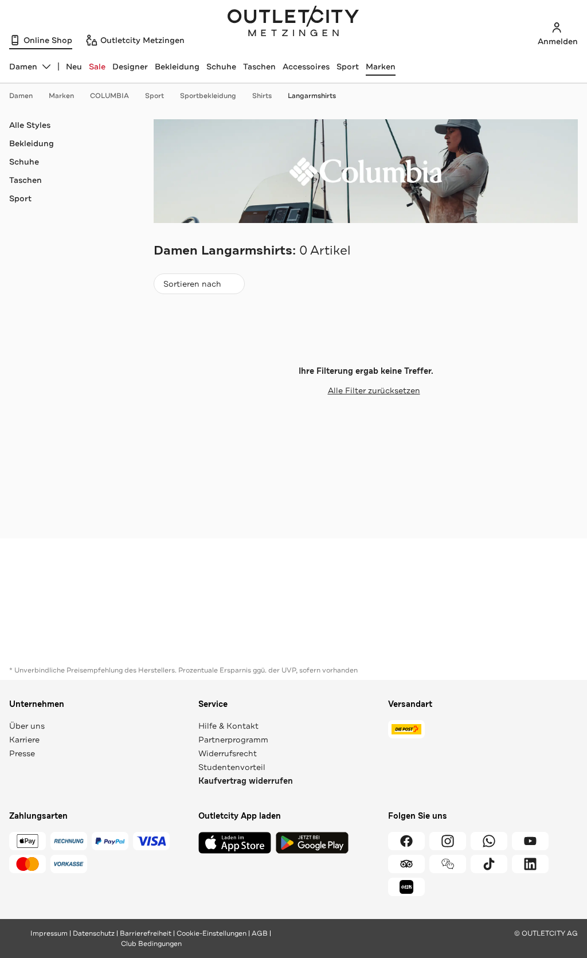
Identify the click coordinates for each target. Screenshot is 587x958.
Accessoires (306, 66)
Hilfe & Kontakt (228, 726)
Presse (22, 753)
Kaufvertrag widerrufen (245, 781)
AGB (260, 933)
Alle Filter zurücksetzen (374, 390)
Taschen (259, 66)
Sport (347, 66)
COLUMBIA (109, 95)
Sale (97, 66)
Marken (381, 66)
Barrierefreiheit (145, 933)
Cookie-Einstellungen (211, 933)
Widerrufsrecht (227, 753)
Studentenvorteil (231, 767)
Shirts (262, 95)
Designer (130, 66)
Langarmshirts (312, 95)
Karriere (24, 739)
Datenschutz (94, 933)
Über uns (27, 726)
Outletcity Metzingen (293, 22)
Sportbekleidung (208, 95)
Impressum (49, 933)
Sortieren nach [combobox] (192, 286)
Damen (21, 95)
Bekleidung (177, 66)
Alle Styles (29, 125)
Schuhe (221, 66)
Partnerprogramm (233, 739)
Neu (74, 66)
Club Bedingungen (151, 943)
